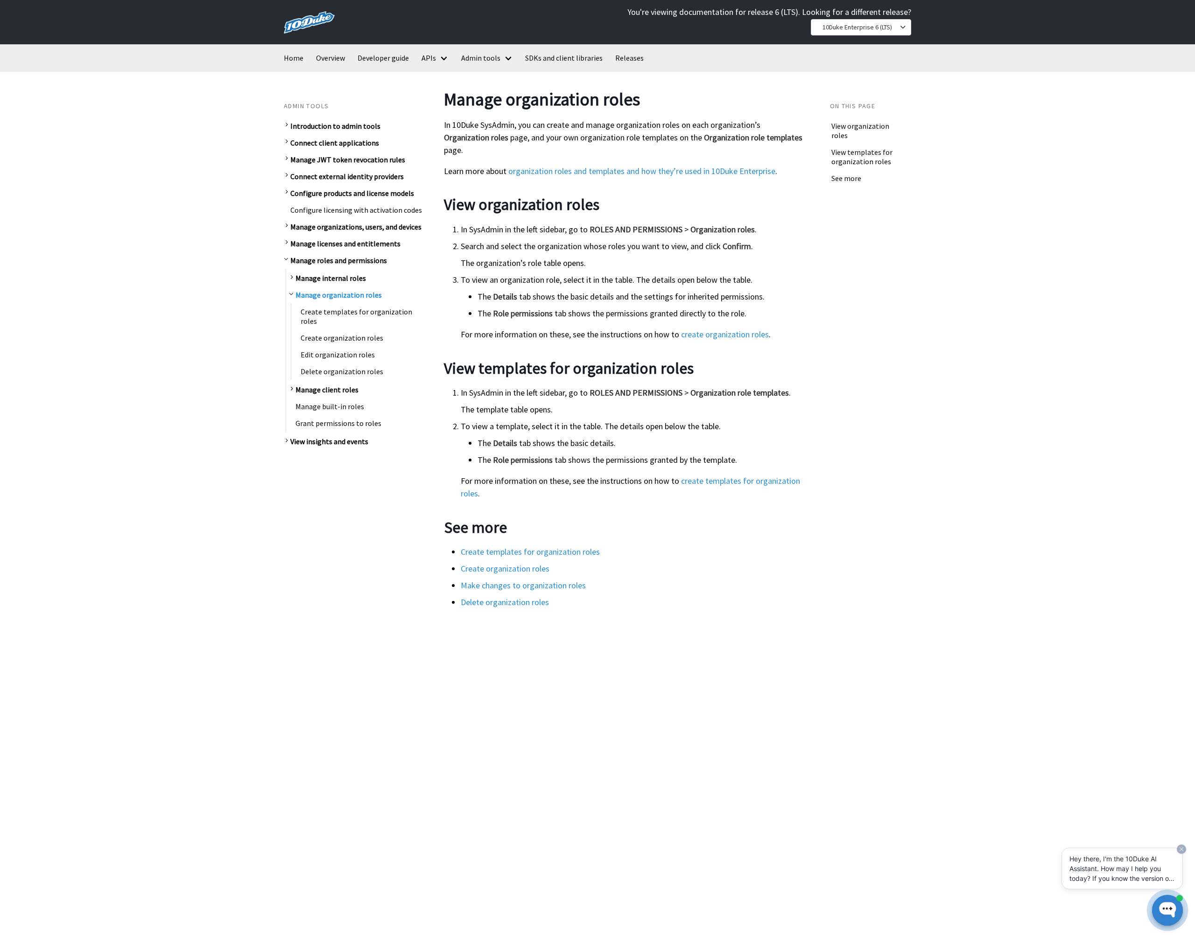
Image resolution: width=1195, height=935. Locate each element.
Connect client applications (334, 142)
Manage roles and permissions (338, 260)
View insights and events (329, 441)
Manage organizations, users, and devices (356, 226)
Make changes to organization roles (523, 585)
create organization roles (725, 334)
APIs (429, 58)
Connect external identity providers (347, 176)
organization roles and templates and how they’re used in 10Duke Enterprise (641, 171)
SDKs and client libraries (564, 58)
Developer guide (383, 58)
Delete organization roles (342, 371)
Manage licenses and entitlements (345, 243)
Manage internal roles (330, 278)
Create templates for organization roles (356, 316)
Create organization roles (342, 337)
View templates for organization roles (862, 156)
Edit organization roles (338, 354)
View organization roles (860, 130)
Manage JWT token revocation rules (347, 159)
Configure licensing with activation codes (356, 210)
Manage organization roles (338, 295)
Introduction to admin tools (335, 126)
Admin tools (480, 58)
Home (293, 58)
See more (846, 178)
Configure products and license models (352, 193)
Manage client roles (326, 389)
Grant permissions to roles (338, 423)
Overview (330, 58)
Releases (629, 58)
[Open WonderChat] (1167, 910)
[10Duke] (309, 35)
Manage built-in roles (329, 406)
